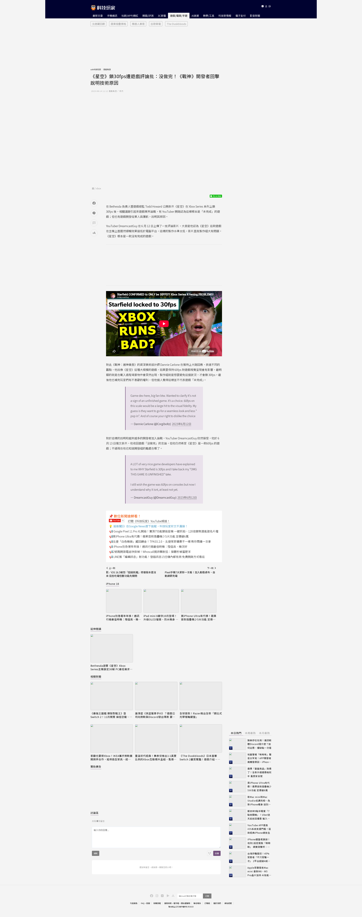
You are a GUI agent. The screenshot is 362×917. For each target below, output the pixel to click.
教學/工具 (208, 15)
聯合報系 (197, 903)
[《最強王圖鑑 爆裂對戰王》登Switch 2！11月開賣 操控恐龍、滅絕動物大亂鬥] (111, 696)
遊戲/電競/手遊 (178, 15)
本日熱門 (236, 733)
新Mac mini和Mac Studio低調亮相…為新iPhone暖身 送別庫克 (259, 800)
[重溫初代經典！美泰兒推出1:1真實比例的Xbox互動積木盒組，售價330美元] (156, 738)
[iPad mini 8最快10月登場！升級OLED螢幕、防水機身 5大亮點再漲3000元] (161, 601)
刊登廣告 (133, 903)
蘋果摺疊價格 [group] (118, 24)
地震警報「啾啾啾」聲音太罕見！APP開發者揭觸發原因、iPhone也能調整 (259, 758)
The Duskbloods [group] (176, 24)
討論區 (94, 813)
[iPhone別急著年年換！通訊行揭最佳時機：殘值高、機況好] (123, 601)
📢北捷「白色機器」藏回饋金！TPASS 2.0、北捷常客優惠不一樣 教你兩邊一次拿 (160, 541)
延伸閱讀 (95, 629)
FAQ (142, 903)
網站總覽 (228, 903)
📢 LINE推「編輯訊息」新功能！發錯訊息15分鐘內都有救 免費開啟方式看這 (157, 557)
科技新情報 (224, 15)
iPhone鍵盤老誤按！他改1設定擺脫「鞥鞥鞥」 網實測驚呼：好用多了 (259, 843)
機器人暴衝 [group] (138, 24)
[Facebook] (151, 895)
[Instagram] (157, 895)
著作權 (176, 903)
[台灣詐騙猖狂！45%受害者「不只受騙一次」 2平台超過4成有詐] (237, 857)
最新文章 (98, 15)
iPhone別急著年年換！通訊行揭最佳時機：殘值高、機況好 (123, 617)
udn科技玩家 (95, 69)
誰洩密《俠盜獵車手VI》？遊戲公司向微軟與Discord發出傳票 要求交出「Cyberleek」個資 (155, 715)
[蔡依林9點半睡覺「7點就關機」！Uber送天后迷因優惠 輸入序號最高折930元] (237, 815)
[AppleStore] (173, 895)
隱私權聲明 (185, 903)
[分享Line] (94, 213)
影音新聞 (255, 15)
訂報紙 (207, 903)
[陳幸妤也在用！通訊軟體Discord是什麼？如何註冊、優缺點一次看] (237, 744)
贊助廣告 (95, 766)
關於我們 (217, 903)
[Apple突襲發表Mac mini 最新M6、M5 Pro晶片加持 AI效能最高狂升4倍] (237, 871)
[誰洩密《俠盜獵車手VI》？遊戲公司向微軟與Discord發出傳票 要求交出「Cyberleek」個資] (156, 696)
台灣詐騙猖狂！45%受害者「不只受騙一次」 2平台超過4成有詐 (258, 857)
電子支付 (240, 15)
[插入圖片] (209, 853)
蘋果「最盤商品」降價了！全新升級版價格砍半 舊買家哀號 (259, 772)
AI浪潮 (195, 15)
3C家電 (162, 15)
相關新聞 (95, 676)
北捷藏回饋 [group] (98, 24)
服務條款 (168, 903)
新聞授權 (157, 903)
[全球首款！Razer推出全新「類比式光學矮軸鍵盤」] (201, 696)
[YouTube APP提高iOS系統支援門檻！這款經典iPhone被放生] (237, 829)
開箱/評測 (148, 15)
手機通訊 (112, 15)
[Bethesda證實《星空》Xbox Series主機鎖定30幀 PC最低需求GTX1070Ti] (111, 648)
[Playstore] (167, 895)
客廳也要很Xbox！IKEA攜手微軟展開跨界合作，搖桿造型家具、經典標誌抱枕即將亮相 (111, 757)
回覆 (217, 853)
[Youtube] (262, 6)
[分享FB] (94, 203)
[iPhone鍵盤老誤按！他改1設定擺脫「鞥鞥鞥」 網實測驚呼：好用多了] (237, 843)
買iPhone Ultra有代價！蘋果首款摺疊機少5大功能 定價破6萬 (198, 617)
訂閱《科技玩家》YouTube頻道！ (149, 521)
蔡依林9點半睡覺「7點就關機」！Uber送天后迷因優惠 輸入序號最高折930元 (258, 815)
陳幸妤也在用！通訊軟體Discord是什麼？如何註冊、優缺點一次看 (259, 744)
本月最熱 (264, 733)
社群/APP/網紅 (129, 15)
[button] (266, 6)
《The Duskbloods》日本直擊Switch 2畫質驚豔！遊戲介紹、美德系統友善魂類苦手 (200, 757)
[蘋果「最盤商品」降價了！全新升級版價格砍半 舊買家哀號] (237, 772)
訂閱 (207, 896)
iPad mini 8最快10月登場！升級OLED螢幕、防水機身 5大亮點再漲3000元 (160, 617)
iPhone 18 (112, 583)
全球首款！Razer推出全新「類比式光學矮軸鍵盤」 (201, 715)
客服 (148, 903)
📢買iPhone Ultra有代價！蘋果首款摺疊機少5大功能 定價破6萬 (149, 536)
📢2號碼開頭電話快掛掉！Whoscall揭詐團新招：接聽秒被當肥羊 (150, 552)
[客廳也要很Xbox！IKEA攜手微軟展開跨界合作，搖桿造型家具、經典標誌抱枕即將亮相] (111, 738)
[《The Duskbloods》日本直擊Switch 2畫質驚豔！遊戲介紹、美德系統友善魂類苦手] (201, 738)
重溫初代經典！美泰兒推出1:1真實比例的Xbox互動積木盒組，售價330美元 (155, 757)
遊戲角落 (107, 69)
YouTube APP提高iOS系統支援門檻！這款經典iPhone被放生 (259, 828)
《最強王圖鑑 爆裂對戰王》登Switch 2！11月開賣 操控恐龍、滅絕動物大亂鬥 (111, 715)
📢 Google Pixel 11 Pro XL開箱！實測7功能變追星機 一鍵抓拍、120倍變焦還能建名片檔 (163, 531)
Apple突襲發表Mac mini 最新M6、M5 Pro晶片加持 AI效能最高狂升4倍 (259, 871)
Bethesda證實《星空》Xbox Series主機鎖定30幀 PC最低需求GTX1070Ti (110, 667)
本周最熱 (250, 733)
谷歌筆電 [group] (156, 24)
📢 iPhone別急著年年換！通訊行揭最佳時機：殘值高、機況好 (148, 546)
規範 (96, 853)
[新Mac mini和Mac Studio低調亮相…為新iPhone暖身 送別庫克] (237, 800)
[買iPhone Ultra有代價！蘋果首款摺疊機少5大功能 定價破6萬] (198, 601)
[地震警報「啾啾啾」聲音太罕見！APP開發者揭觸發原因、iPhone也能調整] (237, 758)
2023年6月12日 (181, 424)
